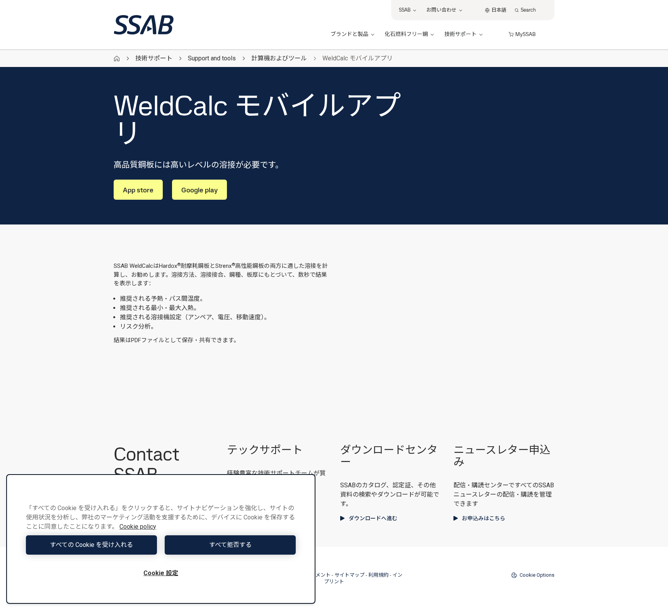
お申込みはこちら (483, 518)
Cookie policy (137, 526)
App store (138, 189)
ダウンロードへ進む (373, 518)
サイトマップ (349, 575)
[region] (160, 539)
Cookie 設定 (160, 573)
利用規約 (378, 575)
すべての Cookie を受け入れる (91, 544)
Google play (199, 189)
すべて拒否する (230, 544)
